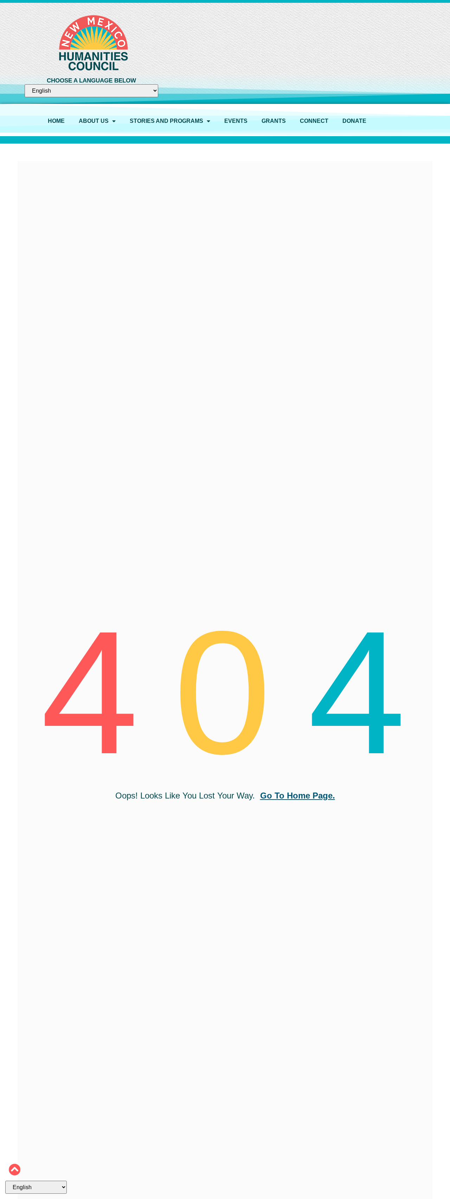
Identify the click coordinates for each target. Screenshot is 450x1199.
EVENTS (236, 121)
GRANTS (274, 121)
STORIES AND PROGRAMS (166, 121)
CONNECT (314, 121)
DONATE (354, 121)
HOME (56, 121)
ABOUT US (94, 121)
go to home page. (297, 795)
